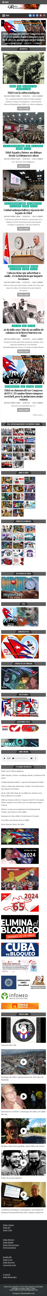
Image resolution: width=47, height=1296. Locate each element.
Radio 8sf (6, 1227)
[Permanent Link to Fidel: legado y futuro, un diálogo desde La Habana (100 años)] (23, 127)
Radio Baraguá (9, 1262)
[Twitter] (30, 15)
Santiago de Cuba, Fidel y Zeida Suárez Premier (20, 816)
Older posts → (38, 415)
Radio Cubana (8, 1225)
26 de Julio (16, 325)
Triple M (6, 1274)
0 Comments (29, 43)
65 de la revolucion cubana (14, 146)
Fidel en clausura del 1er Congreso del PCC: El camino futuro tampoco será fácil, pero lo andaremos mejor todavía (23, 394)
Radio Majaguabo (10, 1277)
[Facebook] (33, 15)
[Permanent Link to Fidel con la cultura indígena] (23, 68)
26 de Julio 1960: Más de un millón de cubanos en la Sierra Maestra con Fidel (23, 332)
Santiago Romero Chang (12, 96)
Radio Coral (7, 1260)
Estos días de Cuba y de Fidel (12, 824)
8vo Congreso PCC (34, 203)
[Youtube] (40, 15)
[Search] (44, 15)
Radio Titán (7, 1230)
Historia (34, 266)
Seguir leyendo (23, 108)
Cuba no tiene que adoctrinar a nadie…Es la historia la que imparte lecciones (23, 275)
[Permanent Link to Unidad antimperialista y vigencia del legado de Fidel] (23, 185)
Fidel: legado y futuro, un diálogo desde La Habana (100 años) (24, 153)
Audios (12, 86)
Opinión (19, 148)
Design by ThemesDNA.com (23, 1293)
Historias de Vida (29, 86)
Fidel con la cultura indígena (23, 92)
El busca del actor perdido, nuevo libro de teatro (22, 1146)
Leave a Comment (37, 96)
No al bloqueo (37, 146)
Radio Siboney (8, 1239)
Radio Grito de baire (11, 1245)
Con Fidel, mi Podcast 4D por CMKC (15, 820)
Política (27, 148)
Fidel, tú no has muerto (11, 1178)
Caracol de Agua (9, 1265)
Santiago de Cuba (23, 89)
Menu (7, 2)
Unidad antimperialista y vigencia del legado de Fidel (23, 211)
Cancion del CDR (8, 1045)
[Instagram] (37, 15)
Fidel (19, 86)
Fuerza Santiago (9, 1247)
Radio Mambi (8, 1242)
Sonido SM (7, 1257)
